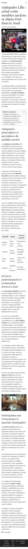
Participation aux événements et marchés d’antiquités (12, 123)
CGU (17, 541)
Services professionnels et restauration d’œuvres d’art (11, 119)
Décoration (7, 532)
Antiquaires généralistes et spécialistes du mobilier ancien (12, 115)
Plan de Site (13, 543)
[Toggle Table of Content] (23, 112)
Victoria (4, 3)
